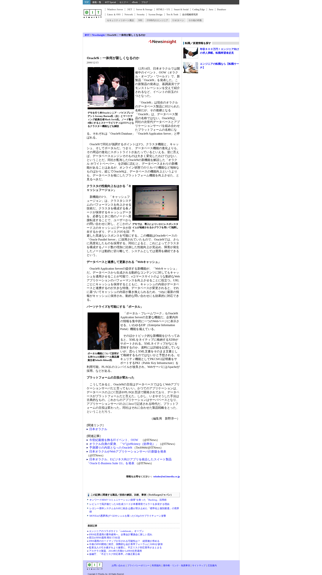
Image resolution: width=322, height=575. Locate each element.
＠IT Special (110, 2)
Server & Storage (144, 9)
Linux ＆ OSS (114, 14)
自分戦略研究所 (190, 14)
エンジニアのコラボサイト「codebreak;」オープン (116, 531)
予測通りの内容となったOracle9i (111, 447)
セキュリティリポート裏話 (120, 20)
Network (128, 14)
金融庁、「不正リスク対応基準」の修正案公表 (114, 554)
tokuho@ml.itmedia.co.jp (166, 476)
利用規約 (156, 565)
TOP (86, 2)
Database (221, 9)
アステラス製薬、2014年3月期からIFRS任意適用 (115, 550)
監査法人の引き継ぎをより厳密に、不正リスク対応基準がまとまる (125, 547)
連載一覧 (96, 2)
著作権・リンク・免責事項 (176, 565)
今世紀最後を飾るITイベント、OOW (113, 440)
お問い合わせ (118, 565)
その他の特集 (195, 20)
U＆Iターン (178, 20)
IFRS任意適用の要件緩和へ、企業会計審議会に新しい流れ (120, 534)
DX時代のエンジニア (157, 20)
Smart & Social (181, 9)
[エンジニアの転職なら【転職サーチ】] (190, 67)
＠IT (87, 35)
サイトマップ (199, 565)
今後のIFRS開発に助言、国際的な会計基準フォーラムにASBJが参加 (126, 544)
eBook (135, 2)
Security (141, 14)
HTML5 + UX (163, 9)
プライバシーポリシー (138, 565)
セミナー (123, 2)
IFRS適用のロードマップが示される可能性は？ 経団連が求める (124, 541)
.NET (129, 9)
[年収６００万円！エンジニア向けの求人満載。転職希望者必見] (190, 53)
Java (211, 9)
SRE (140, 20)
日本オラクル (98, 429)
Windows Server (115, 9)
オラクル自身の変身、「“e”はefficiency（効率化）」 (123, 443)
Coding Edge (198, 9)
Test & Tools (172, 14)
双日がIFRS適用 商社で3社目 (104, 537)
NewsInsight (98, 35)
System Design (155, 14)
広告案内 (212, 565)
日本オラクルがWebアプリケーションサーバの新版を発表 (127, 451)
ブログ (144, 2)
